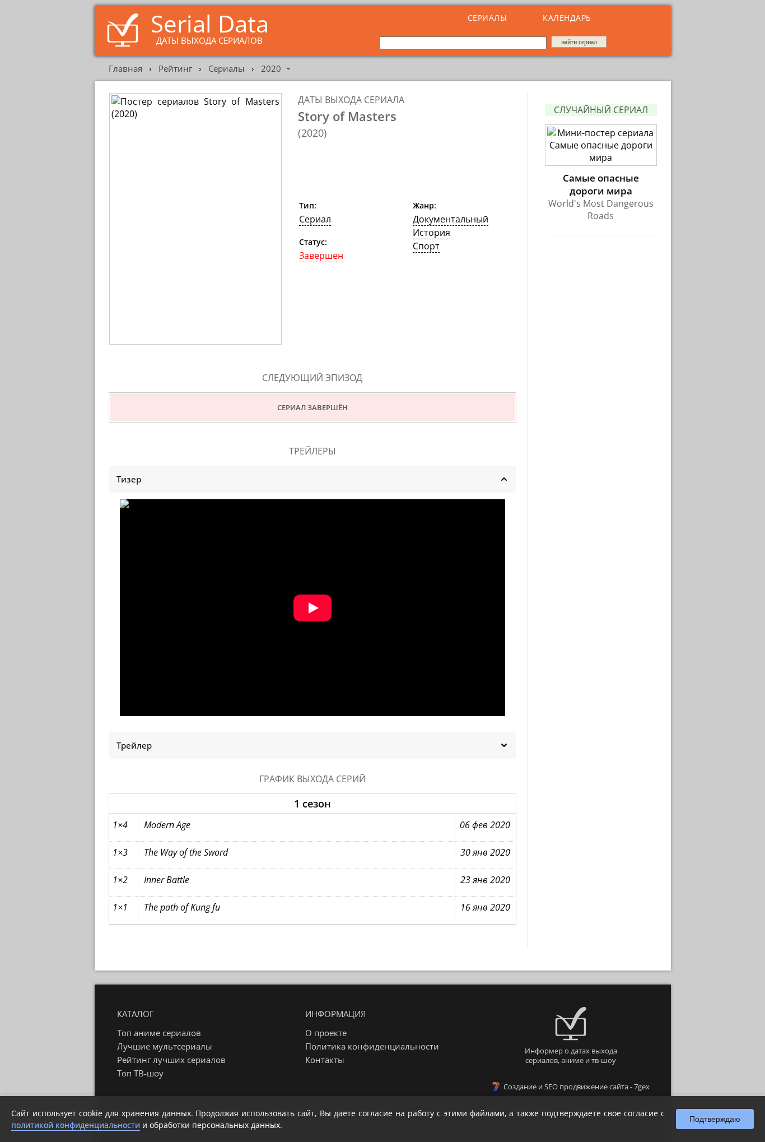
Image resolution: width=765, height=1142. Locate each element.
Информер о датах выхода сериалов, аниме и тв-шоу (571, 1055)
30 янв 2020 (485, 852)
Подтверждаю (714, 1119)
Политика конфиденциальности (372, 1046)
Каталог (135, 1013)
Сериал (315, 219)
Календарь (567, 17)
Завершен (321, 255)
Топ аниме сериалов (159, 1032)
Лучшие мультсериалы (164, 1046)
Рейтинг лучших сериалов (171, 1059)
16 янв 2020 (485, 907)
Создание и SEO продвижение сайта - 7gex (576, 1086)
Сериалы (487, 17)
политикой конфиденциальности (75, 1125)
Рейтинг (175, 68)
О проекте (326, 1032)
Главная (125, 68)
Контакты (324, 1059)
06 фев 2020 (485, 825)
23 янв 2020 (485, 880)
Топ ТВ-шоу (140, 1073)
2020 (271, 68)
